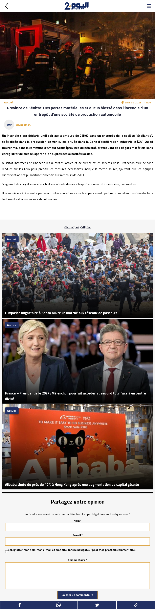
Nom (78, 521)
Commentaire (77, 560)
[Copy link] (135, 605)
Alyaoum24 (23, 124)
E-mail (77, 535)
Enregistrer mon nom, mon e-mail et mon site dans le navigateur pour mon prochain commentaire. (72, 550)
